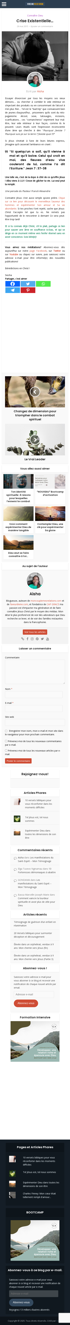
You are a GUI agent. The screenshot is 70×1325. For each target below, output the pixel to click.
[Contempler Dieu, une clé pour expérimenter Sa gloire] (50, 513)
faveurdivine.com (19, 604)
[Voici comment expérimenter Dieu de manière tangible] (18, 513)
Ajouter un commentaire (42, 26)
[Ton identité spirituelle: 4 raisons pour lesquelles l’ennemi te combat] (18, 481)
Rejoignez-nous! (35, 774)
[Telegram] (12, 290)
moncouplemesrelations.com (46, 600)
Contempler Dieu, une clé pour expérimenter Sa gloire (50, 527)
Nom (8, 688)
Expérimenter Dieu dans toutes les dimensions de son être (40, 834)
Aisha (40, 91)
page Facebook (38, 250)
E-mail (9, 702)
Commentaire (12, 657)
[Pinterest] (28, 290)
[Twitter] (28, 284)
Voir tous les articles (35, 632)
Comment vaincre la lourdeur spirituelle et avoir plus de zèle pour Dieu (36, 902)
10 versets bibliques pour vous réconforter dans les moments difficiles (38, 804)
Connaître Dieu (35, 15)
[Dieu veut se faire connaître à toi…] (18, 542)
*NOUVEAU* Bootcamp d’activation (50, 493)
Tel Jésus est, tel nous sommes (39, 1172)
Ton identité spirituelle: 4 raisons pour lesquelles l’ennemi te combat (18, 496)
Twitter (57, 250)
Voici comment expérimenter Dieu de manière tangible (18, 527)
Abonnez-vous (26, 1003)
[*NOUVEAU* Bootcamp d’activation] (50, 481)
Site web (9, 716)
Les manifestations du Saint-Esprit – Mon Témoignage (34, 883)
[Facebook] (12, 284)
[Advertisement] (35, 333)
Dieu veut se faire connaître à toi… (18, 554)
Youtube (13, 254)
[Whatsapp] (43, 284)
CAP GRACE (53, 604)
